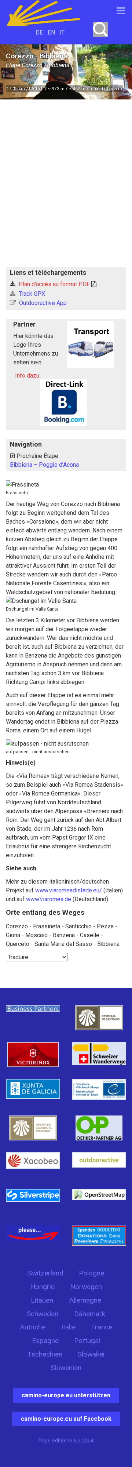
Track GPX (31, 293)
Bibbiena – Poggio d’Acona (44, 464)
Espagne (45, 1340)
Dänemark (89, 1314)
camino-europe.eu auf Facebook (66, 1418)
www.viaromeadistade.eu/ (68, 890)
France (101, 1327)
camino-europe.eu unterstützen (66, 1395)
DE (39, 32)
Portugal (87, 1340)
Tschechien (44, 1354)
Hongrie (42, 1286)
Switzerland (45, 1273)
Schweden (42, 1314)
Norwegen (86, 1286)
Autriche (32, 1327)
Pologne (91, 1273)
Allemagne (85, 1300)
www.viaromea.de (48, 899)
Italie (68, 1327)
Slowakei (91, 1354)
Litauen (42, 1300)
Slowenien (66, 1368)
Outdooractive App (42, 302)
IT (62, 32)
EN (51, 32)
